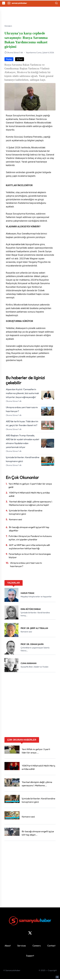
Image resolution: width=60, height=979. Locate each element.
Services (21, 945)
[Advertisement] (30, 706)
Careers (37, 945)
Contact (51, 945)
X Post (19, 59)
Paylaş (9, 59)
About (8, 945)
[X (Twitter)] (30, 933)
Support (30, 955)
